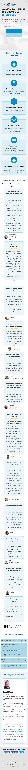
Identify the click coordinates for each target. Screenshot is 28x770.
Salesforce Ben (6, 731)
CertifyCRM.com (19, 729)
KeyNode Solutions (18, 731)
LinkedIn (21, 734)
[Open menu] (26, 4)
